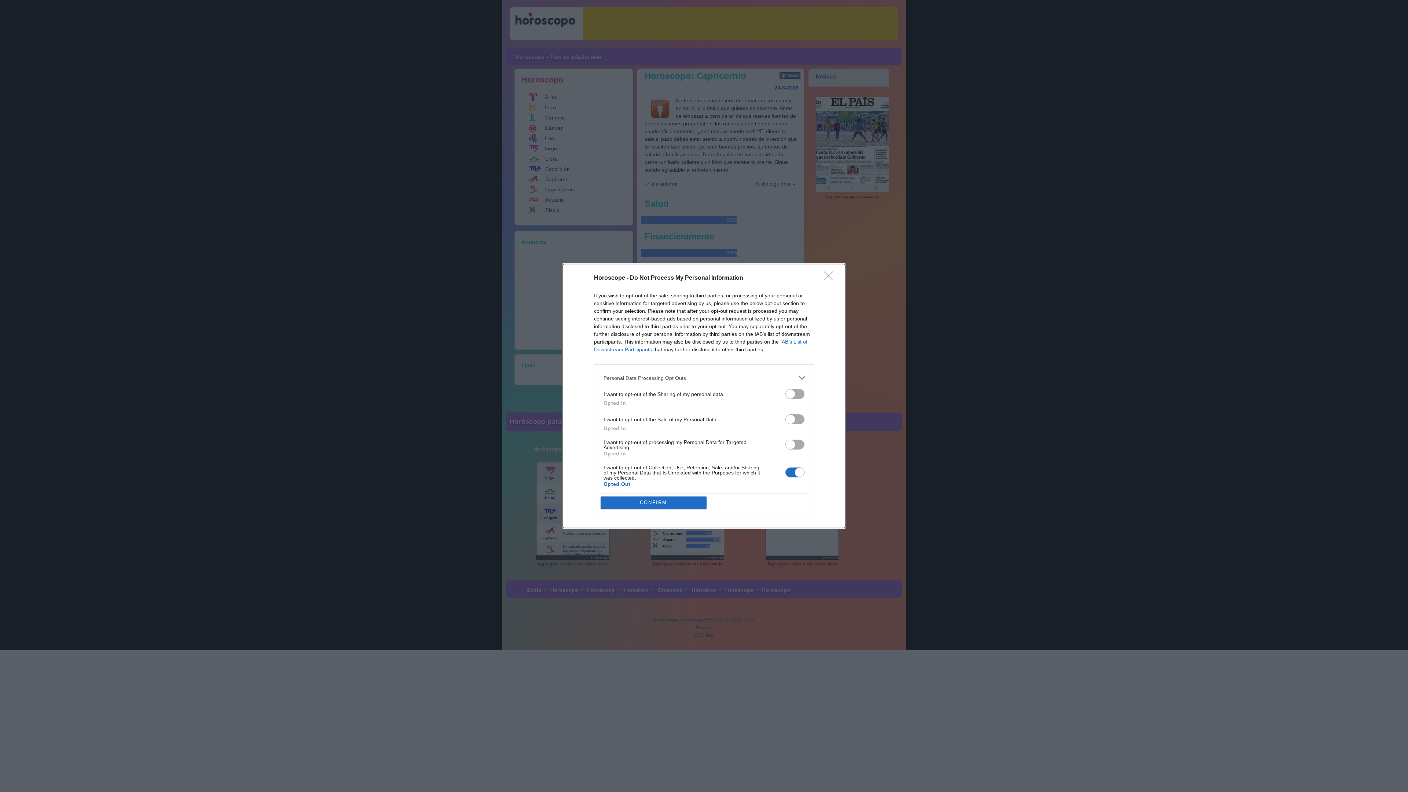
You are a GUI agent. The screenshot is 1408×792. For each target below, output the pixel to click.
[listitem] (704, 378)
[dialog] (704, 396)
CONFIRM (653, 502)
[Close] (831, 278)
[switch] (794, 394)
